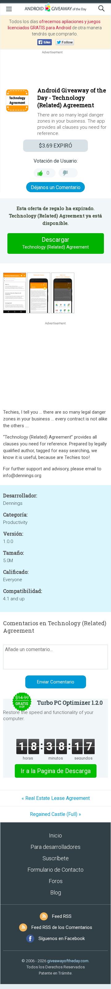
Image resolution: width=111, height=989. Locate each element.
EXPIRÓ (55, 145)
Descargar (55, 243)
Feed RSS (62, 916)
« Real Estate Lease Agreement (56, 798)
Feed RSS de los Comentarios (61, 927)
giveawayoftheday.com (67, 961)
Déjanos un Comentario (55, 187)
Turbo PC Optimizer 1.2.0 (70, 702)
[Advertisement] (55, 70)
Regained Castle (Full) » (55, 814)
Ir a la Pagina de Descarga (56, 771)
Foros (56, 881)
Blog (55, 892)
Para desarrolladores (55, 847)
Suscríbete (56, 858)
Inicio (55, 835)
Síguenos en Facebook (62, 938)
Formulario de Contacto (55, 869)
